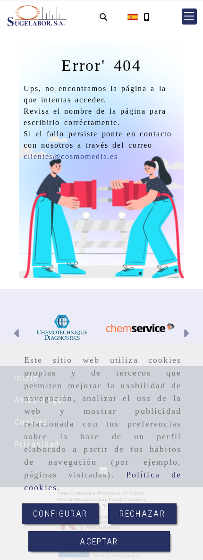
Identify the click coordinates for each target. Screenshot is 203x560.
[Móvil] (146, 16)
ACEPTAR (99, 541)
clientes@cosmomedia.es (71, 156)
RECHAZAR (142, 513)
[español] (132, 16)
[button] (189, 16)
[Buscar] (103, 16)
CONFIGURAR (60, 513)
